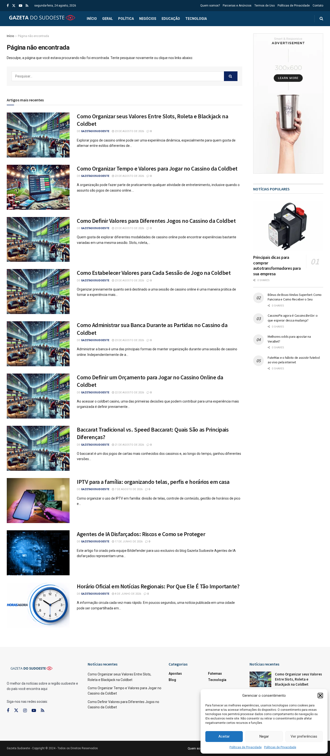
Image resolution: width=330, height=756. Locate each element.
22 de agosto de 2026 (129, 392)
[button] (320, 695)
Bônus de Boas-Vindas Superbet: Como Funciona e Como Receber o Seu (295, 297)
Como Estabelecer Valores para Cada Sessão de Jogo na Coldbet (153, 273)
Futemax (215, 673)
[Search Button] (230, 76)
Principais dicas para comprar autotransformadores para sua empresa (277, 265)
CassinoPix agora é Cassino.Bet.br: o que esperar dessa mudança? (293, 317)
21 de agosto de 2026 (129, 444)
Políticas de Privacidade (246, 747)
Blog (172, 680)
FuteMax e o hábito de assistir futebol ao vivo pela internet (294, 360)
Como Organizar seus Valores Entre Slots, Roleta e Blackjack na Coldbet (298, 679)
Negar (264, 736)
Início (92, 19)
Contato (318, 5)
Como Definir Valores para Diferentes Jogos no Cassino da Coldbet (156, 221)
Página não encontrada (33, 36)
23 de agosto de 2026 (129, 131)
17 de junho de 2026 (128, 541)
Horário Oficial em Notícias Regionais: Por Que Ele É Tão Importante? (158, 586)
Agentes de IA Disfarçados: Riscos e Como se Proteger (141, 534)
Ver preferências (304, 736)
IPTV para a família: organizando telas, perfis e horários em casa (153, 482)
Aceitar (224, 736)
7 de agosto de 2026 (128, 489)
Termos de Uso (264, 5)
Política (126, 19)
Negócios (147, 19)
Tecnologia (196, 19)
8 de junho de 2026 (127, 593)
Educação (171, 19)
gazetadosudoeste (95, 131)
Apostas (175, 673)
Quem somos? (210, 5)
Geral (107, 19)
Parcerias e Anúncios (237, 5)
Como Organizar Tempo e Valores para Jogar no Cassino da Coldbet (157, 168)
